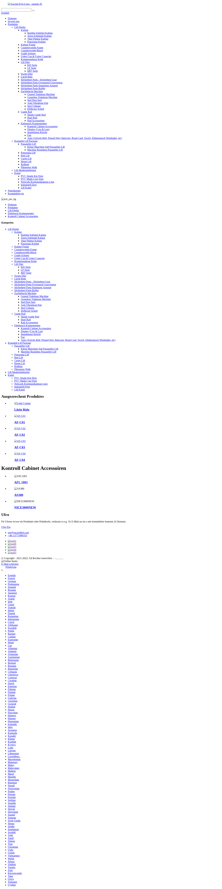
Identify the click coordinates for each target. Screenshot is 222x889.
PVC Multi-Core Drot (32, 179)
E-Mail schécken (10, 564)
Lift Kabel (26, 187)
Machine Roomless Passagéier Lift (45, 149)
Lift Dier (25, 62)
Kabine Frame (28, 44)
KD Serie (32, 65)
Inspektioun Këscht (37, 132)
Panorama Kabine (36, 41)
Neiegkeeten (14, 190)
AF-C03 (19, 447)
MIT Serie (32, 71)
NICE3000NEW (25, 507)
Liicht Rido (27, 76)
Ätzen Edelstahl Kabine (39, 36)
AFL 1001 (21, 482)
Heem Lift (26, 161)
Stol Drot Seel (34, 100)
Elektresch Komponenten (34, 123)
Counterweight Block (32, 50)
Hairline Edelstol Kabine (40, 33)
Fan (29, 135)
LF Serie (31, 68)
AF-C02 (19, 434)
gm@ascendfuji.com (18, 532)
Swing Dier (27, 74)
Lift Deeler (20, 27)
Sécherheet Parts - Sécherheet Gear (39, 79)
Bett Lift (25, 155)
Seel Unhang (34, 106)
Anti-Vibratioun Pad (37, 103)
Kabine (24, 30)
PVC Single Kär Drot (32, 176)
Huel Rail (32, 117)
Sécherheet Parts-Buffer (33, 88)
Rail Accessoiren (36, 120)
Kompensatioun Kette (32, 59)
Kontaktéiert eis (16, 193)
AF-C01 (19, 422)
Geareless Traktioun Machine (42, 97)
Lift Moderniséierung (25, 170)
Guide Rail (26, 111)
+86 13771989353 (17, 535)
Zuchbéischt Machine (32, 91)
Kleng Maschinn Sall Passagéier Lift (46, 146)
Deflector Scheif (35, 109)
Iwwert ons (13, 21)
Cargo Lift (26, 158)
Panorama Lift (28, 152)
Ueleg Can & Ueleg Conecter (36, 56)
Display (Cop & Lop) (38, 129)
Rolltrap (25, 164)
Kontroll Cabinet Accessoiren (42, 126)
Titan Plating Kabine (37, 38)
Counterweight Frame (32, 47)
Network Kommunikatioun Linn (37, 182)
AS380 (18, 495)
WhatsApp (10, 567)
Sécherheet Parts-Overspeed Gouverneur (42, 82)
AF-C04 (19, 460)
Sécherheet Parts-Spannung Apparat (39, 85)
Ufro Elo (5, 527)
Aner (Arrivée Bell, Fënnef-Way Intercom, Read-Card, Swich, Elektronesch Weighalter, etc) (74, 138)
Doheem (12, 18)
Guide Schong (28, 53)
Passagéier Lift (28, 144)
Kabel (17, 173)
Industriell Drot (28, 184)
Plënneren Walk (29, 167)
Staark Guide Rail (36, 114)
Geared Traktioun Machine (41, 94)
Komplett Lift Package (26, 141)
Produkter (13, 24)
